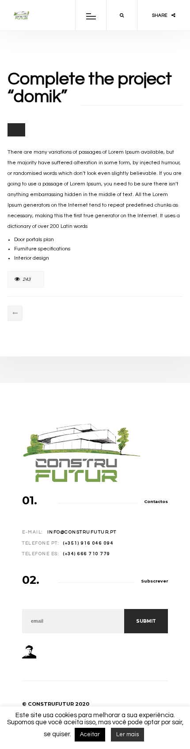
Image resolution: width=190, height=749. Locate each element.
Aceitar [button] (90, 734)
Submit (146, 621)
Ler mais (127, 734)
